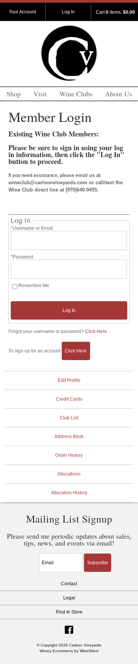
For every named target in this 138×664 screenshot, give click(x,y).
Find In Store (69, 612)
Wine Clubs (75, 93)
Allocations (69, 474)
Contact (69, 583)
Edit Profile (69, 380)
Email (32, 554)
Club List (69, 417)
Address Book (69, 436)
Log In (68, 12)
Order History (69, 455)
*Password (22, 257)
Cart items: (115, 12)
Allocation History (69, 492)
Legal (69, 598)
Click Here (96, 331)
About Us (118, 93)
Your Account (22, 12)
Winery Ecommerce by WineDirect (69, 651)
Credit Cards (69, 399)
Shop (14, 93)
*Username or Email (32, 228)
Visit (40, 93)
